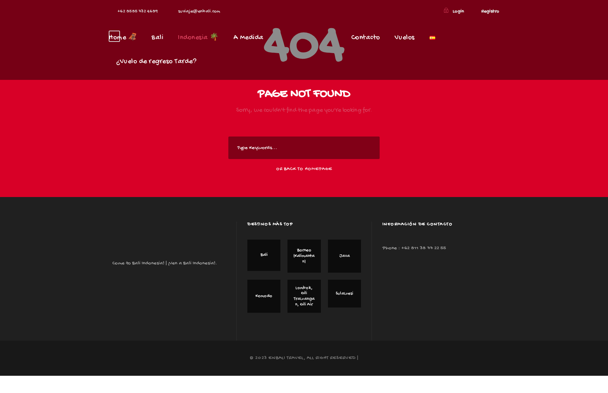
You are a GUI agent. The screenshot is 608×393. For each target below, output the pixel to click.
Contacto (365, 38)
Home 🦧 (123, 38)
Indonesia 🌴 (198, 38)
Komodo (263, 296)
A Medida (249, 38)
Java (344, 256)
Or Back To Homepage (304, 169)
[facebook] (419, 11)
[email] (408, 11)
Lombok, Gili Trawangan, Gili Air (304, 296)
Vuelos (405, 38)
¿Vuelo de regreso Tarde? (156, 62)
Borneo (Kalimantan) (304, 256)
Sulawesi (344, 293)
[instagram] (430, 11)
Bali (157, 38)
